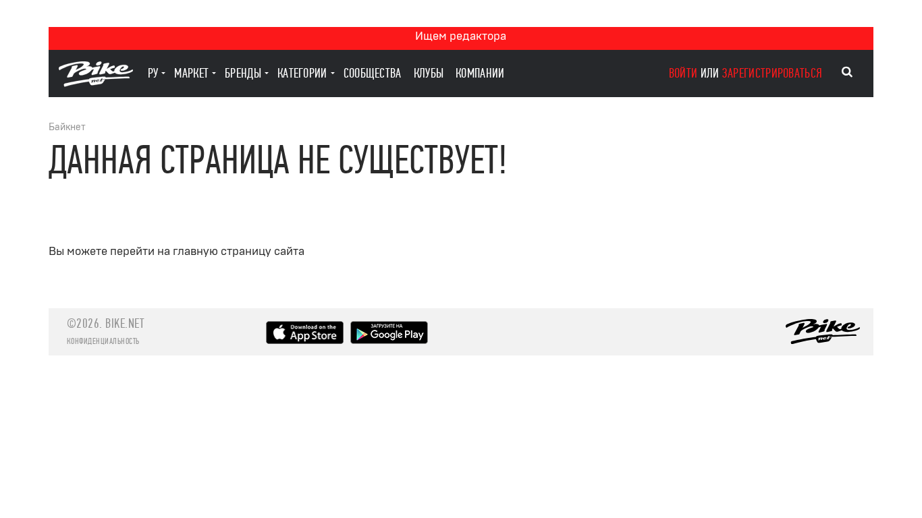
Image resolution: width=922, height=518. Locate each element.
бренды (243, 73)
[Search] (847, 72)
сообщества (373, 73)
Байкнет (67, 127)
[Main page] (96, 83)
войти (683, 73)
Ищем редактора (460, 36)
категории (302, 73)
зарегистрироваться (772, 73)
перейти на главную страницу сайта (207, 251)
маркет (191, 73)
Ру (153, 73)
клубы (429, 73)
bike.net (124, 323)
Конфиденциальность (103, 341)
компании (480, 73)
